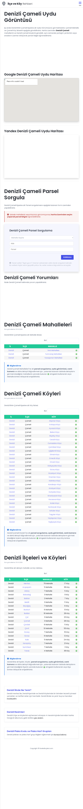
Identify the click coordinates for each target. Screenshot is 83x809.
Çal (26, 617)
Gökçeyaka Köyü (55, 466)
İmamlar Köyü (55, 477)
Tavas (26, 651)
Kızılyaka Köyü (55, 492)
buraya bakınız (60, 734)
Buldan (27, 613)
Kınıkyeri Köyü (55, 488)
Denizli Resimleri (16, 711)
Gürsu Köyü (54, 469)
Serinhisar (27, 647)
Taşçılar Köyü (54, 514)
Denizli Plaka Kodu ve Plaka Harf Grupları (29, 731)
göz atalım (38, 718)
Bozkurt (27, 609)
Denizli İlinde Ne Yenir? (19, 690)
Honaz (27, 636)
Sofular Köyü (54, 510)
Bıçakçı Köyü (54, 436)
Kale (27, 639)
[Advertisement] (41, 54)
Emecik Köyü (54, 458)
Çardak (27, 624)
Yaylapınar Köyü (54, 518)
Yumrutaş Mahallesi (53, 354)
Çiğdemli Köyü (55, 451)
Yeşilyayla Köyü (54, 522)
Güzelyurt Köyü (54, 473)
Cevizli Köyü (55, 439)
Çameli (27, 621)
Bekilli (27, 602)
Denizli (11, 350)
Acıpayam (26, 587)
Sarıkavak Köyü (54, 507)
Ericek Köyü (55, 462)
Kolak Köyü (54, 503)
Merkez (27, 583)
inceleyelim (12, 698)
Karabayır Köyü (54, 484)
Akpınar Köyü (54, 421)
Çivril (27, 628)
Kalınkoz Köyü (54, 480)
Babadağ (27, 594)
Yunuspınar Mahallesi (53, 358)
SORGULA (67, 257)
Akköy (27, 591)
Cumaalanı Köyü (54, 443)
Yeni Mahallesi (53, 350)
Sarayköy (27, 643)
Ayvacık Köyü (54, 428)
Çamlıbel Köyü (55, 447)
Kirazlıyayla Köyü (55, 496)
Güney (27, 632)
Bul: (45, 340)
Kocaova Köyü (55, 499)
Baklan (27, 598)
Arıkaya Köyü (54, 424)
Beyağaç (27, 606)
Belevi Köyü (54, 432)
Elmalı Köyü (54, 454)
